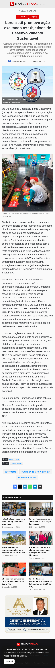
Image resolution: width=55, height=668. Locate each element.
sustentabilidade (27, 477)
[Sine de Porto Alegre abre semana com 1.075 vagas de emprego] (41, 509)
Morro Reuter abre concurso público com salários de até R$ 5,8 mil (13, 550)
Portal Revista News (18, 61)
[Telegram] (35, 487)
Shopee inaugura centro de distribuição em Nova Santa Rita (13, 581)
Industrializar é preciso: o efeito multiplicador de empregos (13, 521)
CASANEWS (31, 11)
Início (22, 11)
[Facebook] (15, 487)
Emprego (34, 17)
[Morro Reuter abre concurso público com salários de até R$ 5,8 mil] (14, 538)
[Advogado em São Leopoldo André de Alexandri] (27, 614)
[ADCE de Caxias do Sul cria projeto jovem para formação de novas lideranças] (41, 538)
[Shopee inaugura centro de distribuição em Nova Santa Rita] (14, 569)
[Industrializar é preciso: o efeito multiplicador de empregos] (14, 509)
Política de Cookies (18, 656)
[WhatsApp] (30, 487)
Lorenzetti (11, 472)
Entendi (9, 661)
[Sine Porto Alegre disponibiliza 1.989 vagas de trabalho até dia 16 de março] (41, 569)
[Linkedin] (25, 487)
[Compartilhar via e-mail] (40, 487)
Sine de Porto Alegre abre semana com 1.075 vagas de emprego (40, 521)
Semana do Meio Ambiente (36, 472)
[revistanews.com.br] (27, 4)
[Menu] (3, 5)
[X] (20, 487)
